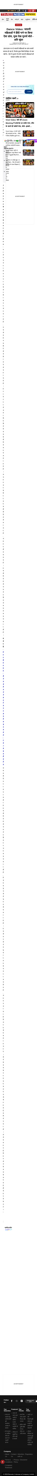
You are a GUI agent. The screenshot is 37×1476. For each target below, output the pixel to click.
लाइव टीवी (33, 10)
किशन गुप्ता (22, 43)
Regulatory (29, 1454)
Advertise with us (21, 1455)
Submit (29, 91)
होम (3, 19)
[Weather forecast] (19, 10)
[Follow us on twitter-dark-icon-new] (17, 1401)
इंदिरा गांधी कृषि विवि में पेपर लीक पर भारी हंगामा (23, 1429)
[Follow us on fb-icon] (12, 1401)
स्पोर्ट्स (17, 19)
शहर (22, 19)
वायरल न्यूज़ (18, 25)
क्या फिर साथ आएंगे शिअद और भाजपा (23, 1418)
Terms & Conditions (8, 1461)
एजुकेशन (27, 19)
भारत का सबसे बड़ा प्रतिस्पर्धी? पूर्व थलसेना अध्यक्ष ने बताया (8, 1421)
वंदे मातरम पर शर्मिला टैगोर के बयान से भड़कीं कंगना (7, 1436)
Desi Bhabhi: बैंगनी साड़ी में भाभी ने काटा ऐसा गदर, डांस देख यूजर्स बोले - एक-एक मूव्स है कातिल (3, 708)
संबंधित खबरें (11, 98)
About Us (7, 1455)
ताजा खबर (7, 19)
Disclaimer (23, 1460)
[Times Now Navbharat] (18, 14)
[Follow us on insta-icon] (22, 1401)
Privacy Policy (16, 1461)
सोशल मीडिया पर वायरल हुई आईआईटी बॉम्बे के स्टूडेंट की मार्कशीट (30, 1437)
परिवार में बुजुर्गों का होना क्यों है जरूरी (15, 1435)
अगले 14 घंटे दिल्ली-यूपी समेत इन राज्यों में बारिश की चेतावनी (30, 1421)
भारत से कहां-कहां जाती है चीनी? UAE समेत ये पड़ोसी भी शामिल (15, 1420)
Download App (30, 1401)
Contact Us (13, 1455)
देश (12, 19)
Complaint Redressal (8, 1466)
